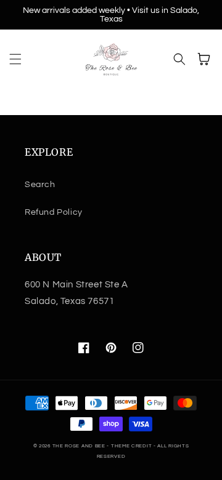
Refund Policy (54, 212)
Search (40, 184)
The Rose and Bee (78, 446)
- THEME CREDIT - (132, 446)
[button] (15, 59)
